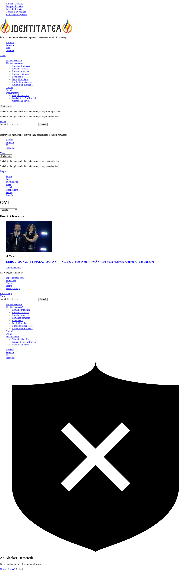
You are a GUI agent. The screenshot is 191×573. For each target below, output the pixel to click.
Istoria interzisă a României (24, 98)
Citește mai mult (13, 267)
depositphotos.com (15, 277)
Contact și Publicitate (16, 11)
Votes (8, 184)
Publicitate (11, 280)
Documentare (12, 93)
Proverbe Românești (15, 9)
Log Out (10, 195)
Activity (10, 187)
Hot (8, 47)
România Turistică (14, 3)
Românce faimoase (21, 74)
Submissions (12, 181)
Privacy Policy (13, 288)
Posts (8, 179)
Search (43, 124)
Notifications (12, 190)
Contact (9, 283)
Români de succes (20, 71)
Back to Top (6, 293)
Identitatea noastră (14, 63)
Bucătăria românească (22, 82)
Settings (9, 192)
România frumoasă (21, 66)
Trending (10, 50)
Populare (10, 45)
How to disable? (7, 569)
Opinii (9, 90)
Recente (10, 42)
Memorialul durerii (21, 101)
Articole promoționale (16, 14)
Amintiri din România (22, 84)
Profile (9, 176)
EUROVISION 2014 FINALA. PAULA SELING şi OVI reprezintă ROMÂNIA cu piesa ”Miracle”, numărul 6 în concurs (80, 261)
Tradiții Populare (20, 79)
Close (2, 296)
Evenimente (17, 76)
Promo (9, 285)
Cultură (9, 87)
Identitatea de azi (14, 60)
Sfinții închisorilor (20, 95)
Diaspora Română (14, 6)
